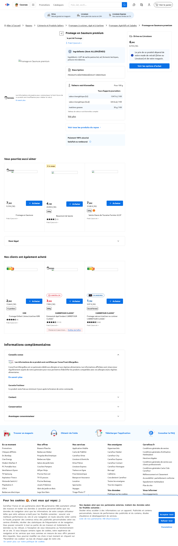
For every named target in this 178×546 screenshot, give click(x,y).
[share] (61, 33)
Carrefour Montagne (116, 466)
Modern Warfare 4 (9, 463)
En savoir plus (20, 100)
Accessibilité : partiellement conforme (158, 478)
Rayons (29, 25)
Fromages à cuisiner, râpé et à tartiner (86, 25)
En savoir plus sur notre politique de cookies (24, 541)
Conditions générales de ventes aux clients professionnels (157, 463)
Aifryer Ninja (42, 470)
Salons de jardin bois (45, 463)
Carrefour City (113, 455)
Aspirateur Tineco (9, 477)
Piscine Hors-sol (43, 474)
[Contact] (118, 397)
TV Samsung (7, 474)
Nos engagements (150, 494)
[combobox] (98, 4)
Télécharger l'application (117, 433)
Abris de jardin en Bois (46, 488)
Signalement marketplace (153, 481)
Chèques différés (9, 452)
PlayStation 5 (7, 485)
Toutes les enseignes (116, 481)
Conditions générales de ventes (156, 448)
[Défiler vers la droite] (122, 197)
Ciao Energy (7, 459)
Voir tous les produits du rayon (83, 127)
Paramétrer (166, 527)
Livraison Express (79, 466)
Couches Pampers (44, 466)
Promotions (7, 448)
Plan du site (147, 485)
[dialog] (89, 520)
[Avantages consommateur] (118, 416)
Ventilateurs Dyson (10, 470)
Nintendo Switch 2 (9, 481)
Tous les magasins (115, 485)
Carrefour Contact (115, 463)
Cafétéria (111, 474)
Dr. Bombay (6, 455)
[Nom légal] (118, 241)
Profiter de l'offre (74, 330)
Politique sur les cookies (118, 494)
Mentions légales (150, 458)
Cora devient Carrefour (117, 477)
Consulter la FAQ (166, 433)
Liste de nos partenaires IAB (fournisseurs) (99, 518)
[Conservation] (118, 406)
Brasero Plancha (43, 448)
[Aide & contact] (134, 4)
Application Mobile (80, 448)
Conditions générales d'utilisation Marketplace (157, 453)
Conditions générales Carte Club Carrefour (156, 469)
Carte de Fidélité (79, 452)
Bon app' (111, 470)
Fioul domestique (79, 474)
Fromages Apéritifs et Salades (123, 25)
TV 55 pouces (42, 477)
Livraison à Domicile (80, 459)
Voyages (75, 488)
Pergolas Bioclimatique (46, 455)
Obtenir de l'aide (69, 433)
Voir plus (72, 116)
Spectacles (76, 485)
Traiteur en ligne (79, 470)
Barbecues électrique (11, 492)
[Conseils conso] (118, 354)
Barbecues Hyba (43, 459)
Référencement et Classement (155, 474)
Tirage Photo (78, 492)
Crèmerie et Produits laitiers (50, 25)
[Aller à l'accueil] (7, 4)
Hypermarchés (113, 448)
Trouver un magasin (23, 433)
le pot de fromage (74, 38)
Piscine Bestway (44, 481)
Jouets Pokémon (44, 485)
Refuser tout (167, 520)
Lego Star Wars (43, 492)
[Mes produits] (141, 4)
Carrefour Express (115, 459)
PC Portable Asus (9, 466)
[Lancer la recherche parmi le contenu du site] (124, 4)
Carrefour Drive (78, 455)
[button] (33, 4)
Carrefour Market (115, 452)
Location (76, 481)
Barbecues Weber (44, 452)
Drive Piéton (77, 463)
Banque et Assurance (81, 477)
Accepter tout (167, 514)
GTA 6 (4, 488)
